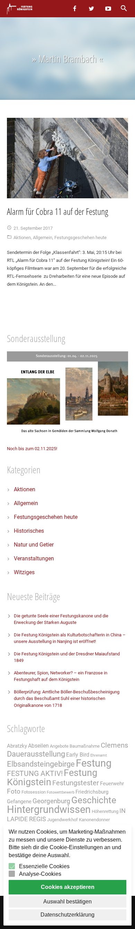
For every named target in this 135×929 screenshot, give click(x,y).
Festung (93, 763)
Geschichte (93, 800)
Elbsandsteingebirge (41, 764)
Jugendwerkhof (62, 819)
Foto (13, 791)
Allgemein (42, 237)
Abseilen (38, 745)
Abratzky (17, 746)
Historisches (29, 531)
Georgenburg (51, 801)
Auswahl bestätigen (67, 901)
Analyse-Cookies (40, 874)
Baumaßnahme (85, 746)
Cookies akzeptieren (67, 887)
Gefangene (19, 801)
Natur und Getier (34, 544)
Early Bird (77, 754)
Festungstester (75, 783)
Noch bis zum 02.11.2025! (32, 448)
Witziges (24, 572)
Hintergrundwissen (49, 809)
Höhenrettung (105, 811)
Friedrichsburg (91, 792)
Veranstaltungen (34, 558)
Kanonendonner (94, 819)
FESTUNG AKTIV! (35, 773)
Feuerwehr (112, 783)
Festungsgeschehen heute (80, 237)
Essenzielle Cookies (44, 866)
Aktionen (22, 237)
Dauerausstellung (36, 754)
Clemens (114, 745)
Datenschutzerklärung (67, 915)
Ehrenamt (98, 755)
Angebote (59, 746)
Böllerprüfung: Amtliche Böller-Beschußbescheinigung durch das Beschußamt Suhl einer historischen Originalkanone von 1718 (66, 698)
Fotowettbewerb (60, 792)
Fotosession (33, 792)
